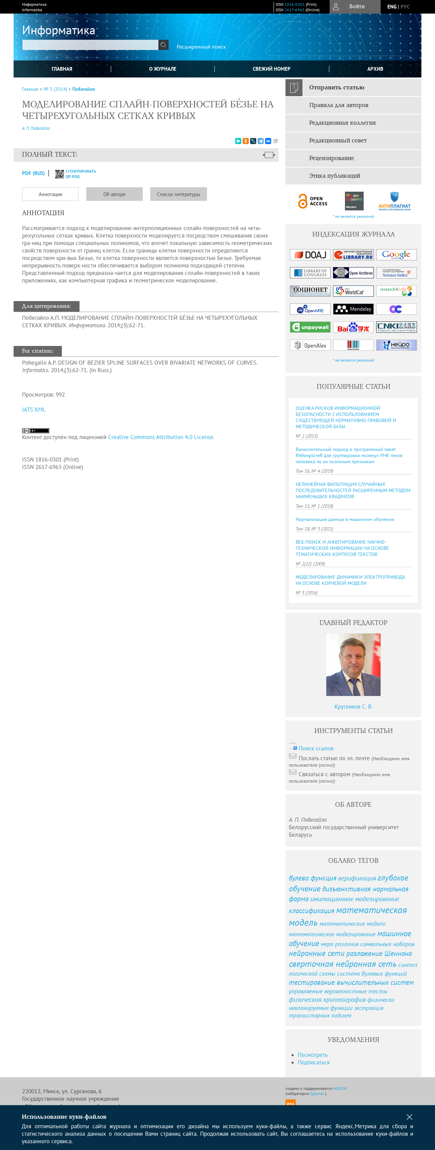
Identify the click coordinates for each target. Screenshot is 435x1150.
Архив (375, 69)
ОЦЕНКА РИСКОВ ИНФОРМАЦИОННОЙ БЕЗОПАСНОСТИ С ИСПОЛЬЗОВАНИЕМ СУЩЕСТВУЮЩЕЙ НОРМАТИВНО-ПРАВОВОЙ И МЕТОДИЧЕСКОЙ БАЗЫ (346, 417)
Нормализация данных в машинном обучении (345, 519)
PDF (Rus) (33, 173)
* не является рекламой (353, 216)
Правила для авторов (338, 105)
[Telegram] (261, 141)
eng (392, 6)
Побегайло (83, 89)
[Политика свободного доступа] (313, 201)
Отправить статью (336, 88)
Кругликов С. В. (353, 706)
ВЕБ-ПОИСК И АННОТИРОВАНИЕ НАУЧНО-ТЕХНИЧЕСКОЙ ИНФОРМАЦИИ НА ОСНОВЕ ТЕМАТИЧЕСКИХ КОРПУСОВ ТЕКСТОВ (342, 548)
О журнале (162, 69)
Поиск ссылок (316, 748)
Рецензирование (331, 158)
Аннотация (50, 194)
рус (405, 6)
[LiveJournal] (253, 141)
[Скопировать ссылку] (276, 141)
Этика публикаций (334, 176)
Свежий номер (272, 69)
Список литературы (178, 194)
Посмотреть (313, 1055)
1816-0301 (294, 4)
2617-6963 (294, 9)
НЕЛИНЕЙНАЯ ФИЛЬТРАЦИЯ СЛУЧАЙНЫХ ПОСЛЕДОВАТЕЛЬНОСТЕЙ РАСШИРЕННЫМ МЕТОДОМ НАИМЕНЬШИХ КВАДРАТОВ (353, 490)
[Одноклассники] (246, 141)
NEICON (340, 1088)
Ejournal (317, 1093)
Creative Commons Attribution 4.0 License (160, 437)
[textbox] (90, 45)
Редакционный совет (338, 141)
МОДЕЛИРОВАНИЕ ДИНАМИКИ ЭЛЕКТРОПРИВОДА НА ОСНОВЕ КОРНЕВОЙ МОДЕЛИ (350, 580)
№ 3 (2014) (55, 89)
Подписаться (314, 1062)
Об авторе (114, 194)
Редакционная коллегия (342, 123)
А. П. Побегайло (36, 128)
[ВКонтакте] (268, 141)
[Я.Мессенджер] (238, 141)
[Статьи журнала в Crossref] (354, 201)
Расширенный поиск (201, 46)
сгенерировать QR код (77, 174)
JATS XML (34, 409)
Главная (62, 69)
